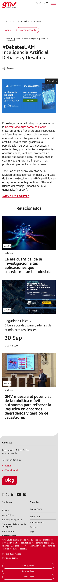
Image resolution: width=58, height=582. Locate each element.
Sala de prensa (37, 523)
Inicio (8, 21)
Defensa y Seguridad (12, 520)
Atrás (8, 30)
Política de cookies (10, 558)
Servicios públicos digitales (27, 38)
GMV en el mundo (10, 470)
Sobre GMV (36, 509)
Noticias (33, 527)
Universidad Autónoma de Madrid (25, 127)
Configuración (28, 566)
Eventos (38, 21)
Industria (10, 38)
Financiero (10, 41)
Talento (34, 502)
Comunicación (22, 21)
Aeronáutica (8, 515)
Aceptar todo (28, 577)
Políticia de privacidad (11, 554)
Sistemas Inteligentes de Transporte (14, 525)
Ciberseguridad (9, 536)
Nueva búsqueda (28, 30)
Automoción (8, 531)
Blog (9, 480)
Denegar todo (28, 571)
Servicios (44, 38)
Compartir (11, 68)
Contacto (6, 466)
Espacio (5, 510)
